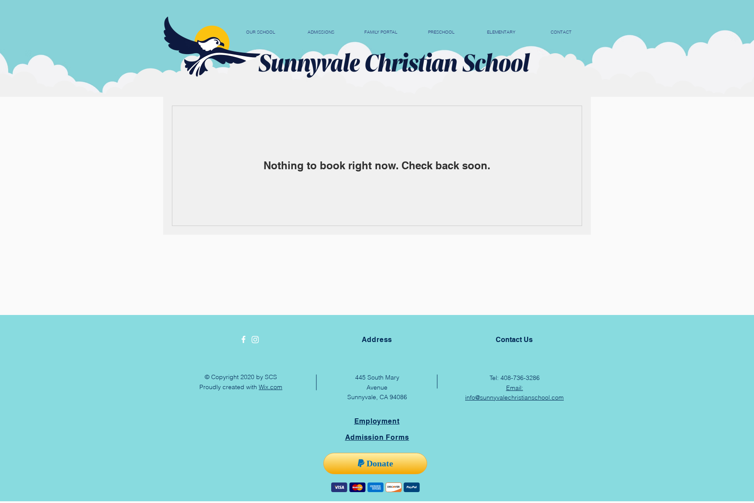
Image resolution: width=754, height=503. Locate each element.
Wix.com (270, 387)
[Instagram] (255, 339)
